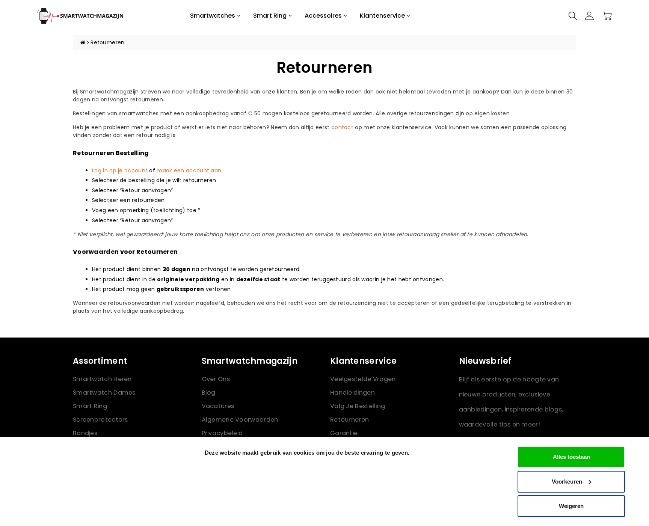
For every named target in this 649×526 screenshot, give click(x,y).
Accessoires (324, 15)
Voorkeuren (567, 481)
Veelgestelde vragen (363, 379)
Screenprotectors (100, 419)
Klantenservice (383, 15)
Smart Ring (270, 15)
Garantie (344, 433)
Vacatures (218, 406)
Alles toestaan (571, 457)
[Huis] (82, 42)
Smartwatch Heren (102, 379)
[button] (572, 16)
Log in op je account (120, 170)
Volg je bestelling (357, 406)
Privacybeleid (222, 433)
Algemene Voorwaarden (240, 419)
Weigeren (571, 506)
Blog (209, 392)
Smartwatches (213, 15)
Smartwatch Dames (104, 392)
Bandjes (85, 433)
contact (342, 127)
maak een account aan (189, 170)
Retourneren (349, 419)
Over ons (216, 379)
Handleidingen (352, 392)
